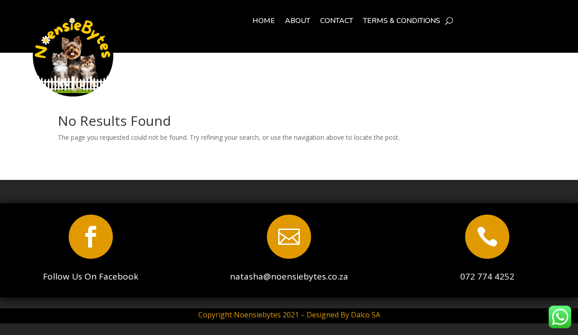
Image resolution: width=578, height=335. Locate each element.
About (297, 22)
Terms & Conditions (401, 22)
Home (263, 22)
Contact (336, 22)
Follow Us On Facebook (90, 276)
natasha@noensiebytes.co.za (289, 276)
